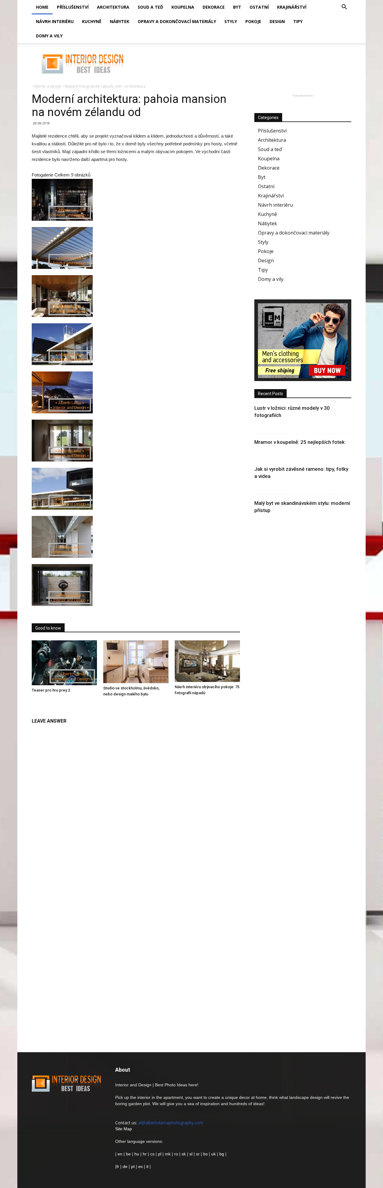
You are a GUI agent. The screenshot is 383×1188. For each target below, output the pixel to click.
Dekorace (214, 7)
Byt (237, 7)
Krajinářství (291, 7)
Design (277, 21)
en (119, 1154)
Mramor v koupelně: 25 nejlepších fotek (299, 442)
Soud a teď (150, 7)
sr (198, 1154)
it (147, 1166)
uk (214, 1154)
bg (221, 1154)
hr (145, 1154)
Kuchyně (91, 21)
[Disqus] (136, 802)
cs (152, 1154)
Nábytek (119, 21)
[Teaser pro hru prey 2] (64, 662)
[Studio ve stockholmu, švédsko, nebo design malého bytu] (135, 661)
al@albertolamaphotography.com (170, 1122)
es (140, 1166)
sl (190, 1154)
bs (205, 1154)
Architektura (113, 7)
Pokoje (253, 21)
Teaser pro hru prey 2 (51, 690)
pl (159, 1154)
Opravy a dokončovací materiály (177, 21)
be (128, 1154)
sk (184, 1154)
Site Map (123, 1128)
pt (133, 1166)
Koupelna (182, 7)
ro (176, 1154)
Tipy (298, 21)
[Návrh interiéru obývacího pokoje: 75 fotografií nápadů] (207, 661)
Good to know (48, 628)
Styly (230, 21)
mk (168, 1154)
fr (117, 1166)
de (126, 1166)
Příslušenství (73, 7)
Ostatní (259, 7)
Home (42, 7)
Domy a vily (49, 36)
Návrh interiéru (55, 21)
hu (137, 1154)
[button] (344, 7)
